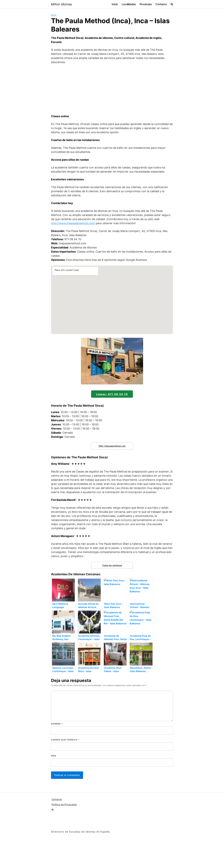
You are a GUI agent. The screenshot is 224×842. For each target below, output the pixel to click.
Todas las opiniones (112, 565)
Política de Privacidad (64, 804)
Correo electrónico (65, 740)
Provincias (146, 4)
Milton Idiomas (61, 4)
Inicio (115, 4)
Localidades (129, 4)
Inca (53, 15)
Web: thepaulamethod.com (112, 446)
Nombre (57, 723)
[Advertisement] (112, 89)
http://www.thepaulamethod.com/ (73, 223)
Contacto (161, 4)
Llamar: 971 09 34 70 (112, 394)
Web (53, 756)
